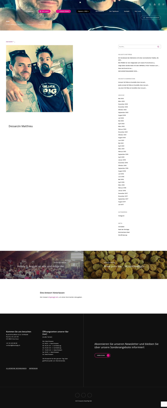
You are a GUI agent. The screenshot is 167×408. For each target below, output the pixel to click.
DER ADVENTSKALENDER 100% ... (128, 71)
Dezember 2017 (123, 193)
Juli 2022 (121, 118)
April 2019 (121, 157)
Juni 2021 (121, 140)
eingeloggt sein (53, 297)
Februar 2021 (122, 151)
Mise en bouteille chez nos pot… (136, 82)
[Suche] (150, 4)
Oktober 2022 (122, 109)
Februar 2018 (122, 187)
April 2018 (121, 182)
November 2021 (123, 132)
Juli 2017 (121, 204)
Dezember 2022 (123, 104)
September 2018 (123, 168)
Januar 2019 (122, 160)
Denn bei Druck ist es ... (125, 68)
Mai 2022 (121, 121)
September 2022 (123, 112)
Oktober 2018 (122, 165)
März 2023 (121, 101)
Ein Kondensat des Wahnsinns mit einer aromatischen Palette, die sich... (138, 59)
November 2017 (123, 196)
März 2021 (121, 148)
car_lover (121, 88)
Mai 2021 (121, 143)
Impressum (33, 368)
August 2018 (122, 171)
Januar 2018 (122, 190)
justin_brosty (122, 85)
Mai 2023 (121, 98)
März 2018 (121, 185)
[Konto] (155, 4)
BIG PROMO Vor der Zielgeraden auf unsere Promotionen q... (136, 62)
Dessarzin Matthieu (16, 24)
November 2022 (123, 107)
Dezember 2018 (123, 162)
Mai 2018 (121, 179)
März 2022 (121, 126)
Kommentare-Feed (124, 232)
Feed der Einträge (123, 229)
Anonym (120, 82)
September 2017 (123, 199)
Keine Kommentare (152, 17)
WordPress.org (122, 235)
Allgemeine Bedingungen (16, 368)
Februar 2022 (122, 129)
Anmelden (121, 226)
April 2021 (121, 146)
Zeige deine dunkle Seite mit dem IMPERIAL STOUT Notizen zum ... (138, 65)
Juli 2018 (121, 174)
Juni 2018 (121, 176)
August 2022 (122, 115)
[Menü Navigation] (163, 4)
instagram (41, 24)
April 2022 (121, 123)
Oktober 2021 (122, 134)
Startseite (9, 41)
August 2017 (122, 201)
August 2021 (122, 137)
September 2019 (123, 154)
